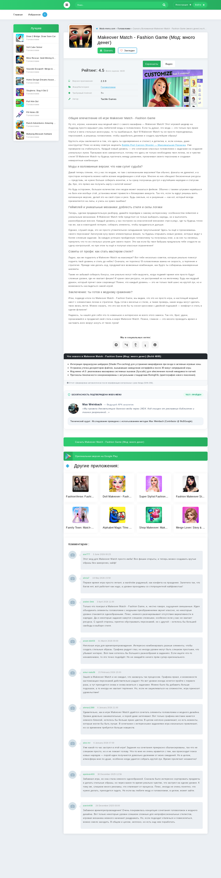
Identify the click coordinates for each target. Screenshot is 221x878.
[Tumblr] (145, 344)
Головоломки (108, 87)
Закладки (129, 50)
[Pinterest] (155, 344)
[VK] (126, 344)
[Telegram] (116, 344)
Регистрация (182, 5)
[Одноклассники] (135, 344)
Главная (18, 14)
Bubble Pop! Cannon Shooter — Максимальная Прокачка (154, 145)
